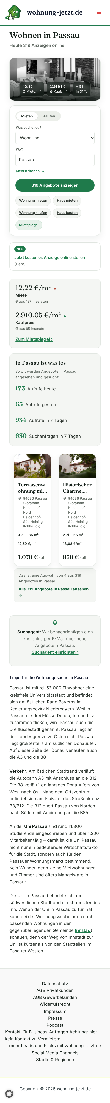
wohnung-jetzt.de (55, 12)
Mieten (27, 116)
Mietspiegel (29, 225)
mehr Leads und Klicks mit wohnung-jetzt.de (55, 1045)
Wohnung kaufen (33, 213)
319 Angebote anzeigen (55, 185)
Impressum (55, 1011)
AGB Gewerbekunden (55, 997)
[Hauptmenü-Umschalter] (99, 12)
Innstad (83, 930)
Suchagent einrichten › (55, 652)
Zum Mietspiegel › (34, 339)
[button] (9, 1094)
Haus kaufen (67, 213)
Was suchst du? (28, 127)
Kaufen (49, 116)
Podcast (55, 1025)
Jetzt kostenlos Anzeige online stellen (49, 260)
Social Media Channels (55, 1052)
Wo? (19, 149)
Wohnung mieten (33, 200)
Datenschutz (55, 983)
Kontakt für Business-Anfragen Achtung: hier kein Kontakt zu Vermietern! (51, 1035)
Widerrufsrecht (55, 1004)
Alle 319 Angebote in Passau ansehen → (54, 592)
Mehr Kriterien (28, 171)
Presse (55, 1018)
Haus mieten (67, 200)
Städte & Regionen (55, 1059)
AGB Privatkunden (55, 990)
